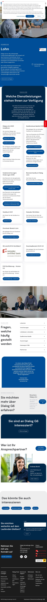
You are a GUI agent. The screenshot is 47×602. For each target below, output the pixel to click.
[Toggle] (45, 3)
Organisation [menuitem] (39, 583)
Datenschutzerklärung (36, 599)
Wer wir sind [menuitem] (39, 575)
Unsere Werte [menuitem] (39, 577)
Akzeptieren (30, 16)
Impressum (27, 599)
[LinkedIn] (21, 556)
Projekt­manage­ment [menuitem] (22, 578)
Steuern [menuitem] (3, 591)
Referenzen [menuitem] (31, 579)
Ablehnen (39, 16)
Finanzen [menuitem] (3, 581)
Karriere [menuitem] (38, 585)
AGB (44, 599)
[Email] (25, 556)
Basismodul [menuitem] (4, 576)
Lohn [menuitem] (2, 589)
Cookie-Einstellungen (21, 16)
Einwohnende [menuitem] (4, 579)
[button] (33, 323)
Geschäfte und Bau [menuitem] (6, 587)
